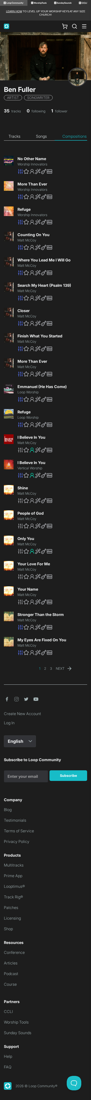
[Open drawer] (84, 26)
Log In (9, 722)
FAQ (7, 1067)
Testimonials (15, 820)
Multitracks (14, 865)
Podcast (11, 973)
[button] (52, 171)
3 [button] (51, 668)
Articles (10, 963)
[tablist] (45, 136)
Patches (11, 907)
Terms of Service (19, 830)
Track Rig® (13, 897)
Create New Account (22, 713)
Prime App (13, 875)
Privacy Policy (16, 841)
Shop (8, 928)
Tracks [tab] (14, 136)
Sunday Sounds (17, 1032)
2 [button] (45, 668)
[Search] (74, 26)
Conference (14, 952)
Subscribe (68, 775)
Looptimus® (14, 886)
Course (10, 984)
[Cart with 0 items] (65, 26)
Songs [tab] (41, 136)
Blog (8, 809)
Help (8, 1056)
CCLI (8, 1011)
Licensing (12, 918)
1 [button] (39, 668)
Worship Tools (16, 1022)
